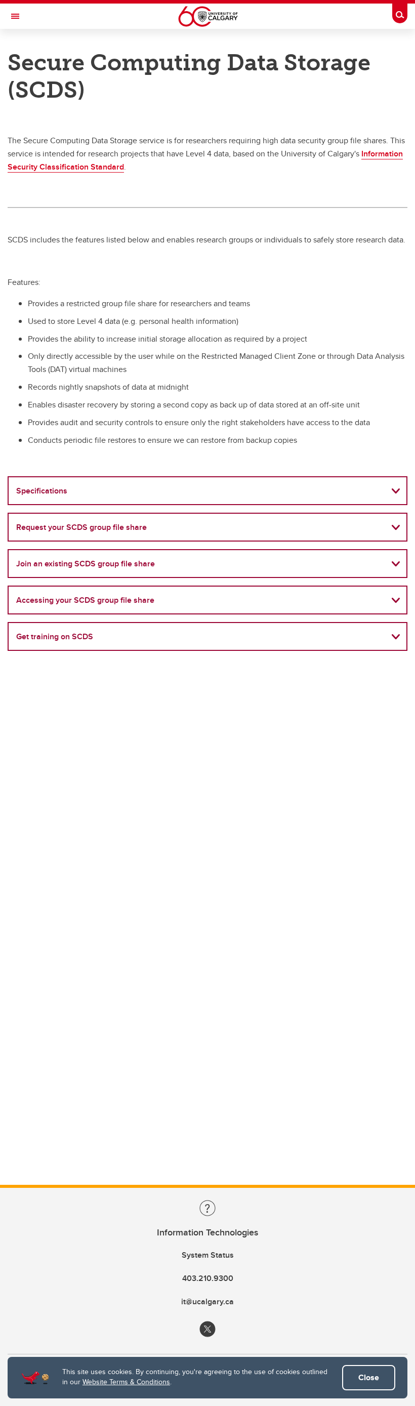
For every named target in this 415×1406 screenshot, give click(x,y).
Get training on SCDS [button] (54, 636)
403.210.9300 (207, 1278)
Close (368, 1377)
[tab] (207, 490)
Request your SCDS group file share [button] (81, 527)
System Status (208, 1255)
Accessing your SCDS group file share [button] (85, 600)
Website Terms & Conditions (126, 1382)
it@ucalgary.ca (207, 1301)
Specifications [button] (41, 491)
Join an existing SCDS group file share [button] (85, 563)
